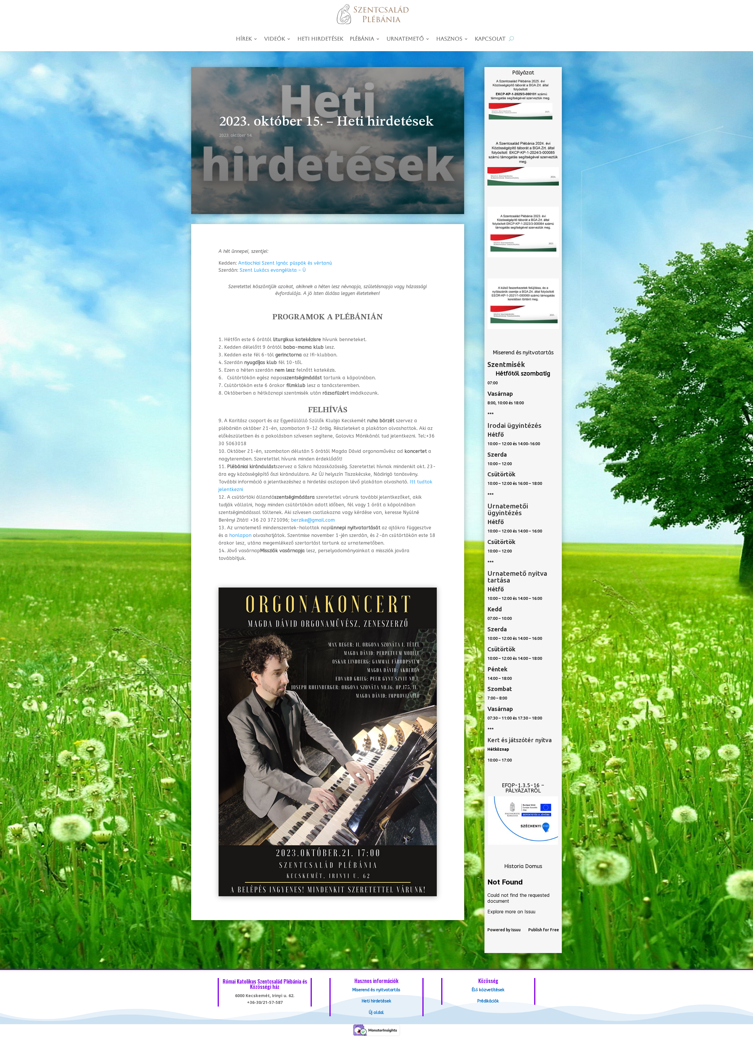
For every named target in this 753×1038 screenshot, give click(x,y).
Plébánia (362, 39)
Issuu (516, 929)
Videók (274, 39)
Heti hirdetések (320, 39)
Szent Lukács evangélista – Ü (273, 270)
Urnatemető (405, 39)
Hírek (244, 39)
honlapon (240, 535)
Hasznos (449, 39)
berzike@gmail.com (313, 520)
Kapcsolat (490, 39)
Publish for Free (543, 929)
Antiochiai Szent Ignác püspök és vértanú (285, 263)
